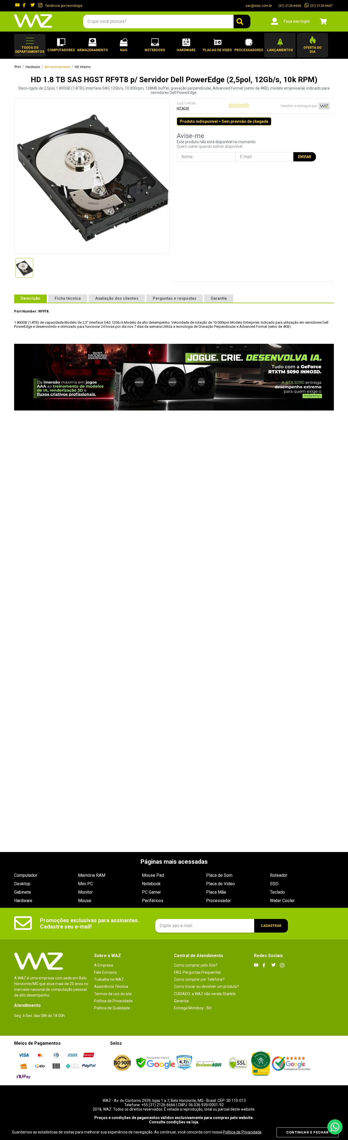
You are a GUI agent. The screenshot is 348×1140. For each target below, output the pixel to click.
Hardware (33, 67)
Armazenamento (57, 67)
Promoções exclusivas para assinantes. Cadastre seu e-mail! (89, 923)
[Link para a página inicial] (17, 67)
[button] (30, 45)
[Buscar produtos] (242, 21)
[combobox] (166, 21)
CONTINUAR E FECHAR (307, 1132)
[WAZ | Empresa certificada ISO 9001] (122, 1063)
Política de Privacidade (242, 1132)
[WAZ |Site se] (155, 1063)
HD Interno (83, 67)
